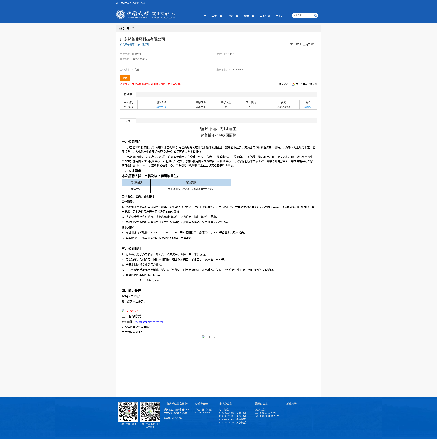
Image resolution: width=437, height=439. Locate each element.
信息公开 (264, 16)
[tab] (128, 94)
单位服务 (232, 16)
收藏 (125, 78)
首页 (203, 16)
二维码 (306, 44)
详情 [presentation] (128, 121)
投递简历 (308, 107)
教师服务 (248, 16)
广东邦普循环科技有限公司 (134, 44)
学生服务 (216, 16)
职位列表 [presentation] (128, 94)
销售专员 (161, 107)
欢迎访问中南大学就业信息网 (130, 3)
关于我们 (281, 16)
